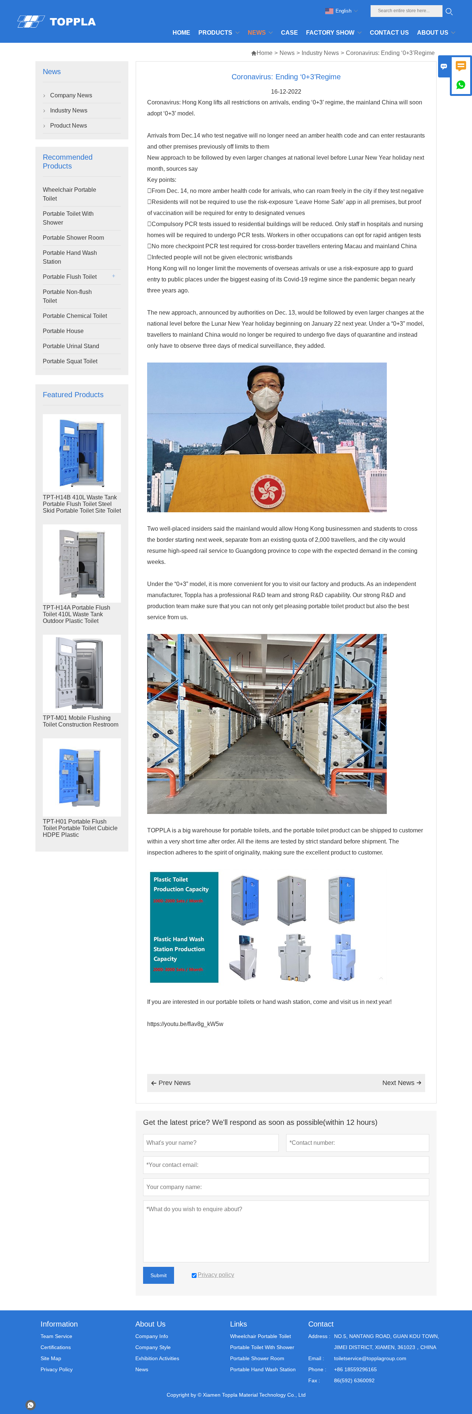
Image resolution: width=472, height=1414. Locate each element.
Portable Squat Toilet (70, 361)
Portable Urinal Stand (71, 346)
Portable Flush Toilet (70, 277)
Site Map (51, 1358)
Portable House (63, 331)
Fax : (314, 1380)
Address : (319, 1336)
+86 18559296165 (355, 1369)
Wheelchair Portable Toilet (69, 194)
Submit (158, 1275)
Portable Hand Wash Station (70, 257)
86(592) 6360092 (354, 1380)
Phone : (317, 1369)
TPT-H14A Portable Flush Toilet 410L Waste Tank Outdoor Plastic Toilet (76, 614)
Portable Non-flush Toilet (67, 296)
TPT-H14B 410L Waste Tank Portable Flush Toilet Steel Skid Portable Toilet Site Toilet (82, 504)
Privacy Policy (57, 1369)
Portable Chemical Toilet (75, 316)
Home (262, 53)
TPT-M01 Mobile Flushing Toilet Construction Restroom (80, 721)
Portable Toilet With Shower (68, 218)
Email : (316, 1358)
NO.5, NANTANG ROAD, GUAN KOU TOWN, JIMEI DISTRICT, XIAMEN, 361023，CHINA (386, 1341)
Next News (401, 1083)
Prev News (171, 1083)
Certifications (56, 1347)
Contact (321, 1324)
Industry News (320, 53)
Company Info (151, 1336)
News (287, 53)
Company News (71, 95)
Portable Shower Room (73, 238)
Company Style (153, 1347)
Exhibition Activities (157, 1358)
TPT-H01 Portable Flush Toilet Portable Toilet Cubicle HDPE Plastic (80, 828)
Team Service (56, 1336)
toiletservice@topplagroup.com (370, 1358)
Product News (68, 125)
